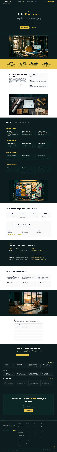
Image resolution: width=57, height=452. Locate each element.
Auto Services (27, 440)
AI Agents (34, 428)
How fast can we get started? (20, 336)
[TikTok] (47, 450)
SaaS (26, 434)
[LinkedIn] (49, 450)
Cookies (24, 450)
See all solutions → (51, 362)
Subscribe (15, 430)
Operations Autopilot (21, 435)
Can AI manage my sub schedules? (21, 327)
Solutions (19, 1)
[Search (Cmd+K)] (45, 1)
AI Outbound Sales (20, 432)
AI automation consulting (30, 351)
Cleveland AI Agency (20, 445)
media (5, 426)
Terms (21, 450)
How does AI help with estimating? (21, 324)
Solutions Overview (20, 425)
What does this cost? (19, 339)
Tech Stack (42, 426)
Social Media (34, 432)
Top (52, 450)
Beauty (27, 443)
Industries (24, 1)
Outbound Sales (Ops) (20, 437)
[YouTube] (43, 450)
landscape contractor (38, 17)
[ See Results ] (34, 27)
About (32, 1)
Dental (26, 438)
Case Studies (28, 1)
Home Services (27, 435)
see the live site (20, 234)
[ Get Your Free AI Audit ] (28, 410)
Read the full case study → (12, 234)
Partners (42, 428)
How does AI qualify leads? (20, 333)
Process (42, 429)
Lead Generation (35, 429)
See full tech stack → (51, 378)
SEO (33, 431)
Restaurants (27, 425)
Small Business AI (20, 443)
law (14, 425)
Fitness (27, 437)
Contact (42, 432)
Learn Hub (36, 1)
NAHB (11, 84)
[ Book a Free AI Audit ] (24, 27)
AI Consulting (20, 442)
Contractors (27, 426)
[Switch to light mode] (47, 1)
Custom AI (19, 439)
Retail (26, 441)
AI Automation (35, 426)
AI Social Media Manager (20, 428)
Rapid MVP (19, 440)
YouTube (34, 434)
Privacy (19, 450)
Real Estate (27, 432)
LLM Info (42, 434)
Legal (26, 429)
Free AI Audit (51, 1)
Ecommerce (27, 431)
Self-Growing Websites (20, 430)
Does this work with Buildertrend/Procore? (22, 330)
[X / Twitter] (45, 450)
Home (3, 3)
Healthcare (27, 428)
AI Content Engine (20, 426)
